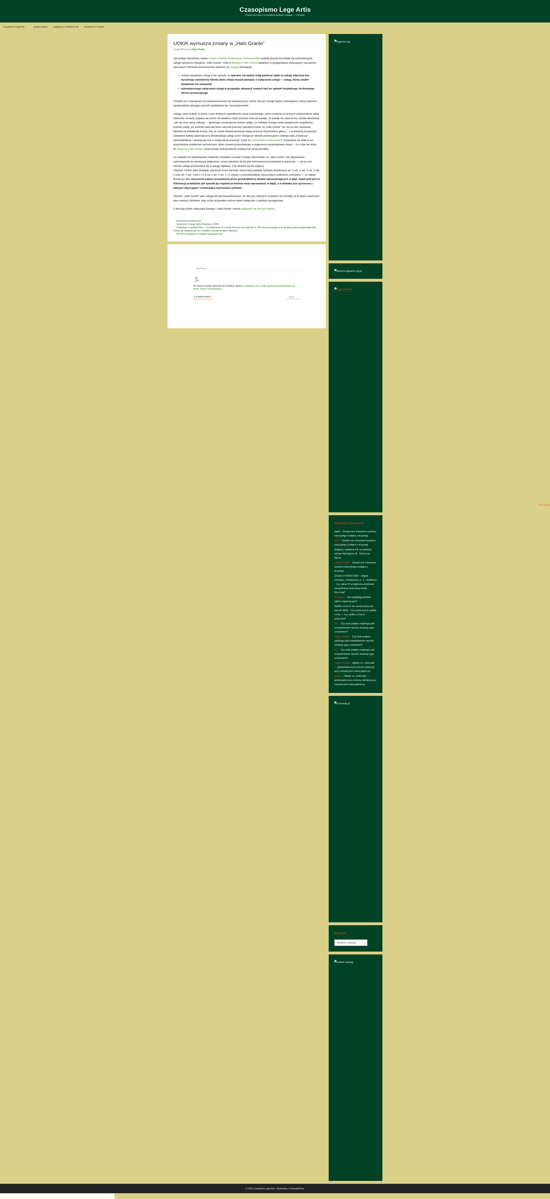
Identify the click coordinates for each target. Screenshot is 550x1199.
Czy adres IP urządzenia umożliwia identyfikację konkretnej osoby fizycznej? (354, 588)
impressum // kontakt (94, 27)
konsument (181, 224)
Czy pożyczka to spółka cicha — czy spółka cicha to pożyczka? (355, 614)
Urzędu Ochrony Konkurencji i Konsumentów (234, 58)
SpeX (337, 531)
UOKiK (216, 224)
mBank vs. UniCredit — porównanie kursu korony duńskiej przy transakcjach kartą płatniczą (354, 667)
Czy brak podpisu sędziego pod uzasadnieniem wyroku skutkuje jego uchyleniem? (354, 627)
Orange (234, 67)
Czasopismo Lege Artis (275, 9)
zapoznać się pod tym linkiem (258, 208)
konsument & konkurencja (188, 220)
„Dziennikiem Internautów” (266, 140)
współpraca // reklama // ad (65, 27)
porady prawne (40, 27)
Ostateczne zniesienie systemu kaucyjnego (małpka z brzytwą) (355, 566)
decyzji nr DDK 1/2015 (245, 62)
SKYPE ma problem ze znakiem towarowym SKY (199, 234)
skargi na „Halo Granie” (190, 149)
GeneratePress (297, 1188)
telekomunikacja (203, 224)
